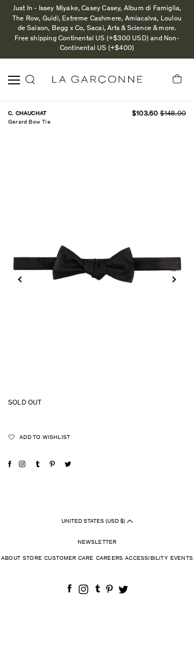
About (10, 558)
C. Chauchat (27, 114)
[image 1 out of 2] (97, 264)
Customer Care (69, 558)
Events (181, 558)
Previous (21, 279)
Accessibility (146, 558)
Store (32, 558)
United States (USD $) (94, 521)
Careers (109, 558)
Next (173, 279)
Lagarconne (97, 80)
